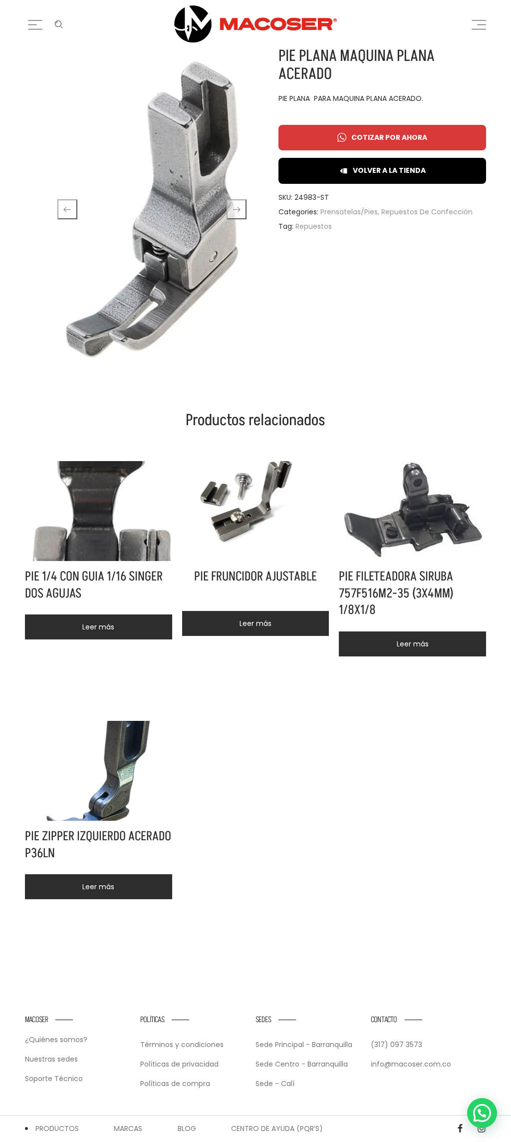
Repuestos (313, 226)
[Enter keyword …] (59, 24)
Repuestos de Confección (427, 212)
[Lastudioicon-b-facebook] (460, 1128)
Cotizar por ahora (389, 137)
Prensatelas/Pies (349, 212)
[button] (482, 1113)
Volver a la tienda (389, 170)
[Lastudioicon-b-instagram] (481, 1128)
